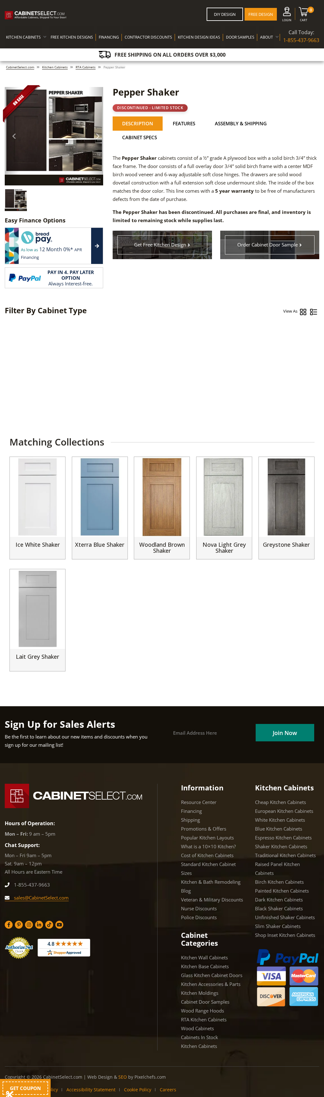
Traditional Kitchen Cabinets (285, 855)
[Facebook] (9, 925)
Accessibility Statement (90, 1090)
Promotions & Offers (203, 829)
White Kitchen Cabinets (280, 820)
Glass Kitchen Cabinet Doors (211, 975)
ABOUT (266, 37)
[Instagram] (29, 925)
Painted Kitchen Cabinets (282, 891)
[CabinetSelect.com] (35, 15)
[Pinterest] (19, 925)
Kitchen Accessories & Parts (210, 984)
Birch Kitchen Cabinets (279, 882)
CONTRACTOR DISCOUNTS (148, 37)
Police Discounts (199, 917)
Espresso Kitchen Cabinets (283, 837)
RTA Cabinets (86, 67)
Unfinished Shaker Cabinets (285, 917)
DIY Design (225, 14)
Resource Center (198, 802)
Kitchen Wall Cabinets (204, 957)
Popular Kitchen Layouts (207, 837)
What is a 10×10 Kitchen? (208, 846)
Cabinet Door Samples (205, 1002)
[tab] (138, 123)
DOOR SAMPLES (240, 37)
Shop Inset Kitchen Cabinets (285, 935)
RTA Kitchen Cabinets (204, 1019)
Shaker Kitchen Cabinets (281, 846)
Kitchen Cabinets (55, 67)
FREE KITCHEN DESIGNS (72, 37)
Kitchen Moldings (199, 993)
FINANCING (109, 37)
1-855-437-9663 (301, 40)
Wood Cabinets (197, 1028)
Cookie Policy (137, 1090)
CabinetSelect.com (20, 67)
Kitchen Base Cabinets (205, 966)
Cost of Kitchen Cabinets (207, 855)
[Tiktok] (49, 925)
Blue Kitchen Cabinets (278, 829)
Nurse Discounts (199, 908)
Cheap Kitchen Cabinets (280, 802)
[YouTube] (59, 925)
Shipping (190, 820)
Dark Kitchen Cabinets (279, 899)
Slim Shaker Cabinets (278, 926)
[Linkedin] (39, 925)
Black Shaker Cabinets (279, 908)
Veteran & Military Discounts (212, 899)
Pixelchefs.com (150, 1077)
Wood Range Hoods (202, 1010)
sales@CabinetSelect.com (41, 897)
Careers (168, 1090)
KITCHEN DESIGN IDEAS (199, 37)
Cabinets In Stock (199, 1037)
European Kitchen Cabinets (284, 811)
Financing (191, 811)
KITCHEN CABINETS (23, 37)
